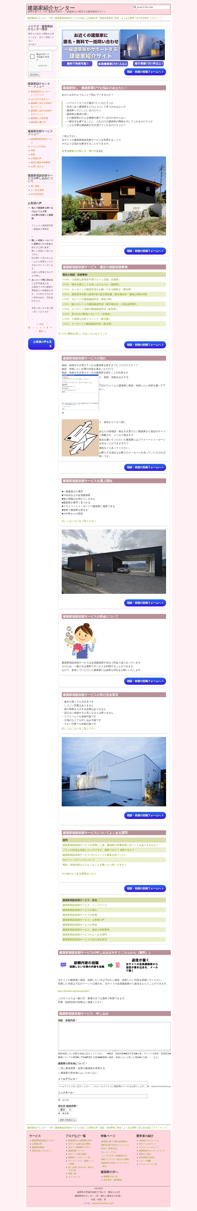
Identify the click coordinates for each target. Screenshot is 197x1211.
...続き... (104, 1166)
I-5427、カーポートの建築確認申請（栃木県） (88, 323)
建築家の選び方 (38, 122)
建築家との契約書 (39, 118)
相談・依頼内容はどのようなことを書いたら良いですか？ (95, 864)
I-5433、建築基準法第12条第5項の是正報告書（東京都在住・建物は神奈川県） (106, 294)
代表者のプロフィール (149, 1140)
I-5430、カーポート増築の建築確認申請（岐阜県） (90, 309)
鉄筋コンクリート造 (110, 1159)
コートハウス (122, 1162)
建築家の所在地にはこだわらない (79, 1072)
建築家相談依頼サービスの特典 (80, 914)
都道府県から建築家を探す (80, 1140)
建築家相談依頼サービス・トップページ (85, 904)
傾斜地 (104, 1144)
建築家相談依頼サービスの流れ (70, 17)
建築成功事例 (38, 1147)
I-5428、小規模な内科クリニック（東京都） (87, 318)
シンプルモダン (108, 1155)
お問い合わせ (37, 166)
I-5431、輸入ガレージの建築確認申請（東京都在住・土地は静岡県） (100, 304)
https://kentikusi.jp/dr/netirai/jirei (73, 990)
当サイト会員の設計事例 (79, 1143)
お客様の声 (92, 17)
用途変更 (105, 1162)
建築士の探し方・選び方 (82, 150)
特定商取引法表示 (147, 1157)
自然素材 (122, 1141)
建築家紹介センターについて (152, 1150)
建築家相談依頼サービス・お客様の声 (84, 919)
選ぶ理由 (35, 186)
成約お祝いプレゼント (42, 1150)
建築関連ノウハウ (76, 1150)
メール (32, 44)
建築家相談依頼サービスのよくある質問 (85, 934)
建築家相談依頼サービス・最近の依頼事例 (86, 929)
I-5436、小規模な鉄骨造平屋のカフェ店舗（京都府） (92, 279)
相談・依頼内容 (67, 1020)
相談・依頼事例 (107, 1127)
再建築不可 (121, 1155)
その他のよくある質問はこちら (79, 873)
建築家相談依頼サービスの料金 (80, 924)
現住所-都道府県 (68, 1106)
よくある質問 (127, 17)
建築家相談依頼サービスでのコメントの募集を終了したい (95, 854)
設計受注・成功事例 (113, 1179)
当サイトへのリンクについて (79, 859)
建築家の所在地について (72, 1063)
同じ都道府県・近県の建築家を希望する (83, 1068)
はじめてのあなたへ (40, 99)
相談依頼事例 (106, 17)
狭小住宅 (112, 1144)
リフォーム (123, 1144)
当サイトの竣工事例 (77, 1154)
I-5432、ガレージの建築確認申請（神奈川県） (88, 299)
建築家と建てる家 (109, 1141)
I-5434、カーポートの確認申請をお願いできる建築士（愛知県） (98, 289)
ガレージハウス (108, 1152)
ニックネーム (66, 1092)
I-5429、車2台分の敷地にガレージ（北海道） (87, 313)
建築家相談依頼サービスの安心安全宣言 (85, 939)
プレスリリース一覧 (148, 1164)
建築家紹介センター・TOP (40, 17)
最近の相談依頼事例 (40, 162)
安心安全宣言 (142, 17)
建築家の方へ (110, 1176)
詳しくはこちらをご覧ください (79, 520)
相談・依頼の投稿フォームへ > (145, 71)
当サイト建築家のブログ (79, 1147)
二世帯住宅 (111, 1148)
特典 (33, 150)
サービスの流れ (38, 146)
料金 (117, 17)
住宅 (103, 1148)
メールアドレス (67, 1079)
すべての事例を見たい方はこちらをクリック (82, 333)
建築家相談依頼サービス (43, 1140)
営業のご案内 (145, 1154)
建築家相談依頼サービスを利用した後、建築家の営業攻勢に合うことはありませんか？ (111, 845)
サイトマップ (159, 1127)
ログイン (155, 17)
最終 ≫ (42, 331)
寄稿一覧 (72, 1173)
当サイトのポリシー (148, 1143)
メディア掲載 (145, 1160)
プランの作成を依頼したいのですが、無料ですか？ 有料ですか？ (99, 849)
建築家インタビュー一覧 (79, 1157)
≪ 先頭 (40, 324)
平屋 (112, 1162)
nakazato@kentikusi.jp (103, 1203)
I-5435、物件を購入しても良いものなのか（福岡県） (92, 284)
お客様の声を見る (42, 343)
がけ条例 (124, 1159)
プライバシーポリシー (149, 1147)
